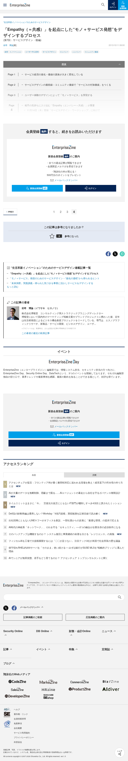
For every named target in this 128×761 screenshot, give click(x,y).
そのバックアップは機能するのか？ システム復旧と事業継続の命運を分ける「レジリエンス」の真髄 (61, 534)
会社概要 (18, 728)
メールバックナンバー (66, 180)
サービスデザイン (49, 52)
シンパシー (76, 52)
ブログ (7, 663)
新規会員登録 (38, 188)
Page (11, 74)
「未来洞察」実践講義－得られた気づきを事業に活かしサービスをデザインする (51, 283)
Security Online (13, 631)
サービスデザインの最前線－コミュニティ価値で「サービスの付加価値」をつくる (68, 84)
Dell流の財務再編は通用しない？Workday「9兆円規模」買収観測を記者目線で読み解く (54, 513)
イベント (41, 649)
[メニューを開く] (5, 5)
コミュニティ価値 (91, 52)
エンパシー (64, 52)
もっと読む (12, 286)
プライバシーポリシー (24, 737)
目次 (64, 64)
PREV (11, 211)
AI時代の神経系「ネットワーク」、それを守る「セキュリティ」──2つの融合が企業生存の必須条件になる (64, 527)
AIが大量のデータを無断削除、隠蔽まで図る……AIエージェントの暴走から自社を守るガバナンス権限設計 (64, 492)
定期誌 (106, 649)
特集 (71, 649)
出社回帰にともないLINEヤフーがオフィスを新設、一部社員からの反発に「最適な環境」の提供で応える (64, 520)
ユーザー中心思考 (32, 52)
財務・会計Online (79, 631)
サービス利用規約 (22, 732)
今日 (34, 474)
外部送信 (18, 742)
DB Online (42, 631)
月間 (94, 474)
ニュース (107, 631)
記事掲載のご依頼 (33, 617)
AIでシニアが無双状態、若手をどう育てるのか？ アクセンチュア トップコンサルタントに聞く (58, 558)
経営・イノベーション (13, 52)
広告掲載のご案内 (95, 617)
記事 (6, 649)
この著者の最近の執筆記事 (36, 333)
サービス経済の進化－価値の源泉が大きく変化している (54, 74)
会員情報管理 (20, 718)
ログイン (92, 188)
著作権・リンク (21, 714)
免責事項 (18, 723)
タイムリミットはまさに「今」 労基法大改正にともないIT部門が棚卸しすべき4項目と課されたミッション (65, 503)
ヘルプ (17, 709)
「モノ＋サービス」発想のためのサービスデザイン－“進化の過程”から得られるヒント (54, 278)
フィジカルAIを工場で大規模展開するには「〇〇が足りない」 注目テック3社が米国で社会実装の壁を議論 (64, 540)
